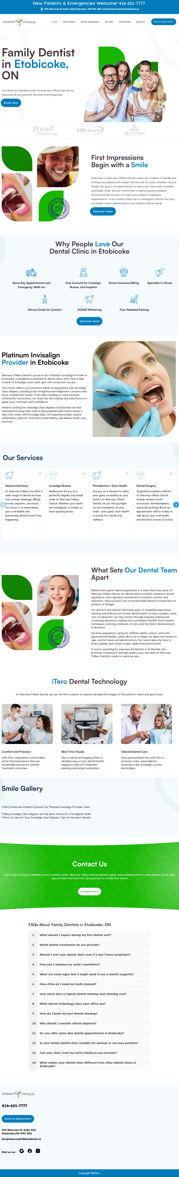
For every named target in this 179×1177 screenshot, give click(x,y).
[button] (89, 935)
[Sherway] (19, 21)
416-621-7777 (132, 3)
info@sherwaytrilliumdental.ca (121, 9)
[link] (21, 1151)
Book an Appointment (163, 21)
